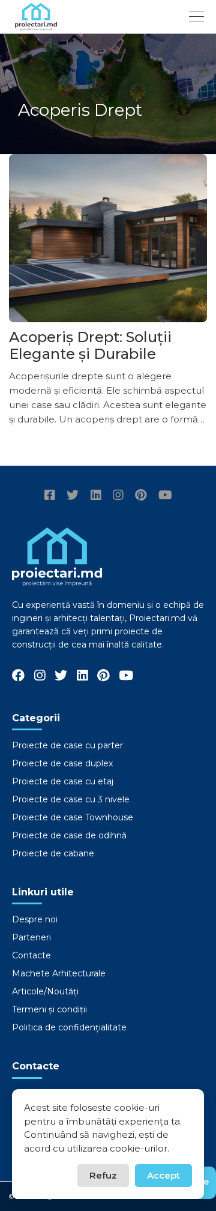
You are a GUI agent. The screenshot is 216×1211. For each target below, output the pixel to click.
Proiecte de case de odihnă (69, 835)
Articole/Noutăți (45, 991)
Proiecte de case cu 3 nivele (71, 799)
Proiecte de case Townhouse (72, 817)
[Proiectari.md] (36, 25)
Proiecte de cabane (53, 853)
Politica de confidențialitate (69, 1027)
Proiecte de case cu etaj (62, 781)
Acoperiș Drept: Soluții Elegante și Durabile (90, 345)
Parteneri (31, 937)
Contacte (31, 955)
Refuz (103, 1175)
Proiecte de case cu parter (67, 745)
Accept (163, 1175)
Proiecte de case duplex (62, 763)
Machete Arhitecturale (59, 973)
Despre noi (35, 919)
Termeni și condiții (49, 1009)
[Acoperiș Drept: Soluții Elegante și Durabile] (108, 238)
